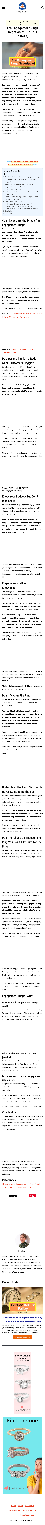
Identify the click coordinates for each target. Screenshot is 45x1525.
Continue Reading (22, 1337)
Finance (14, 1515)
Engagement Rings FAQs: (14, 202)
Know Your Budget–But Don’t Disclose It (19, 184)
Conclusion (9, 211)
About (20, 1506)
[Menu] (3, 8)
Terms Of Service (29, 1510)
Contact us (29, 1506)
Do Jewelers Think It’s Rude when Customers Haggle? (21, 180)
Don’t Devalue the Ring (13, 189)
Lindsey (22, 1251)
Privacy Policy (14, 1510)
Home (13, 1506)
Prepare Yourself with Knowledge (16, 187)
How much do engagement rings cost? (19, 204)
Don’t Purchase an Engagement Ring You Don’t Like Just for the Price (21, 198)
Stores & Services (27, 1515)
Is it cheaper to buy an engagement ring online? (22, 208)
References (10, 213)
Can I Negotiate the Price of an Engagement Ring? (22, 177)
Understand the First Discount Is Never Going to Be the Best (22, 193)
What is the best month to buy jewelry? (19, 206)
